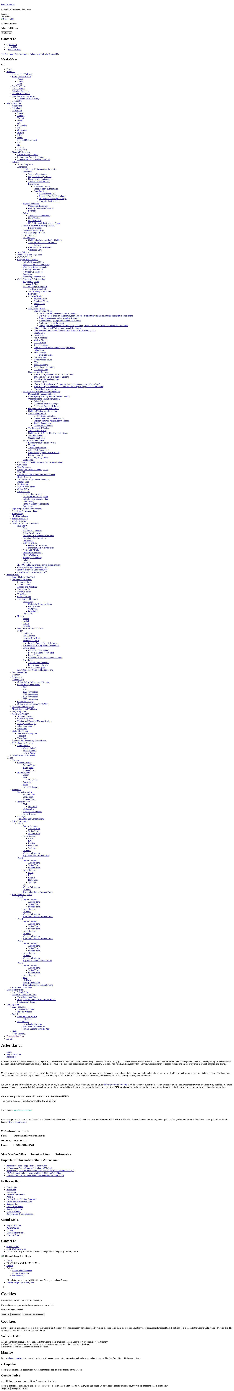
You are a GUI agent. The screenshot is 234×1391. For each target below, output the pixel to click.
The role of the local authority (46, 379)
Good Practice (40, 191)
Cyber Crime (39, 350)
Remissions (27, 274)
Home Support (23, 772)
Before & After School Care (24, 994)
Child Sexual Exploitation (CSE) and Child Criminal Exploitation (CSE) (64, 330)
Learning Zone (12, 1004)
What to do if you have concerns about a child (53, 374)
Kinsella (26, 626)
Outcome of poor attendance (40, 179)
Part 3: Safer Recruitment (33, 440)
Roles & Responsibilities (33, 262)
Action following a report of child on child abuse (60, 320)
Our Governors (18, 89)
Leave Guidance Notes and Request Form (35, 670)
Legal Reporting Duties (38, 457)
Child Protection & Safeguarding (31, 279)
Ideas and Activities (25, 1009)
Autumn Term (29, 765)
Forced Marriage (41, 364)
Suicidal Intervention (42, 423)
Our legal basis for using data (35, 496)
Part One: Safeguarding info (35, 286)
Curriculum (17, 110)
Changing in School (36, 438)
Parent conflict (40, 352)
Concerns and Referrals (38, 372)
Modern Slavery (40, 340)
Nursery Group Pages (26, 723)
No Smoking (22, 484)
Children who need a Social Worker (49, 418)
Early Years (22, 150)
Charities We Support (21, 93)
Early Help (33, 294)
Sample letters (29, 648)
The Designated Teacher (38, 428)
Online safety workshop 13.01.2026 (32, 704)
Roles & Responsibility (33, 552)
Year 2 (20, 858)
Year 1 (20, 824)
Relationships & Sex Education (25, 523)
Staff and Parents (35, 435)
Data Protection (24, 467)
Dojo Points (33, 611)
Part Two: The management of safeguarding (41, 391)
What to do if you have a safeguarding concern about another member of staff (67, 384)
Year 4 (20, 919)
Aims (19, 84)
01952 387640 (12, 1246)
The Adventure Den (9, 54)
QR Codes (32, 780)
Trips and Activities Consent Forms (38, 892)
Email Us (13, 47)
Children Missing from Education (42, 411)
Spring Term (28, 767)
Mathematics (28, 809)
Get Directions (14, 49)
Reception (16, 789)
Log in (9, 1038)
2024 (25, 689)
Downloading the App (32, 1024)
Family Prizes (34, 606)
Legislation (27, 633)
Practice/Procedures (42, 186)
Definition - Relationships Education (38, 535)
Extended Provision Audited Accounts (33, 159)
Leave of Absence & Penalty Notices (38, 225)
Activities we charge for (33, 272)
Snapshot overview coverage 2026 (32, 572)
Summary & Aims (30, 284)
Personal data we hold (32, 494)
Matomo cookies (15, 1358)
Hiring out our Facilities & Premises (43, 408)
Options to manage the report (51, 323)
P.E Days (21, 816)
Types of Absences (31, 203)
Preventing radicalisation (44, 367)
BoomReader (23, 1021)
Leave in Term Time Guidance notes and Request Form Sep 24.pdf (35, 1175)
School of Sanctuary (20, 91)
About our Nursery (25, 716)
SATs (25, 885)
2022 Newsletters (30, 694)
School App (35, 54)
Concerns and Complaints (23, 706)
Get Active (27, 782)
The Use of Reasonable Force (46, 406)
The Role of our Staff (37, 289)
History (20, 132)
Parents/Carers (12, 574)
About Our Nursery (20, 714)
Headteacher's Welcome (22, 74)
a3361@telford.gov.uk (16, 1249)
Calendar (44, 54)
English (31, 843)
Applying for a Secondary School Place (29, 741)
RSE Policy (22, 526)
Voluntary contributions (33, 269)
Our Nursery (24, 54)
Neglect (37, 306)
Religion (26, 560)
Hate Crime (38, 335)
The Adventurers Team (27, 997)
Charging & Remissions (27, 259)
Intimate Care (23, 482)
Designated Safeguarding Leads (41, 394)
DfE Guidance (29, 636)
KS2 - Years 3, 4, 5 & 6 (22, 894)
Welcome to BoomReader (34, 1026)
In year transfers (29, 235)
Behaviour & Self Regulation (29, 255)
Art (18, 123)
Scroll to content (8, 5)
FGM (36, 362)
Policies (15, 162)
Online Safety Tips (25, 701)
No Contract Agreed (37, 667)
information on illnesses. (115, 1085)
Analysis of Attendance (49, 201)
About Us (10, 71)
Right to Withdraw (31, 555)
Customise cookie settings (33, 1314)
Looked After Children (43, 426)
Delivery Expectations (37, 545)
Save (25, 1388)
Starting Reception (20, 731)
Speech (26, 775)
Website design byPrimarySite (20, 1282)
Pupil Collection (24, 592)
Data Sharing (28, 501)
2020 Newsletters (30, 699)
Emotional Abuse (41, 301)
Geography (22, 130)
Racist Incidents (40, 338)
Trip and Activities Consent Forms (37, 960)
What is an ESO (35, 250)
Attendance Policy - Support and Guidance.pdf (26, 1166)
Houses (20, 616)
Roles (25, 213)
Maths (20, 120)
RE (18, 145)
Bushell (26, 621)
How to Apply (29, 753)
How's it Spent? (29, 750)
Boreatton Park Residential (23, 755)
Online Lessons (29, 814)
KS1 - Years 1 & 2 (20, 821)
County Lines (39, 333)
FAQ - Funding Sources (22, 743)
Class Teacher (34, 218)
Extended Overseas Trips (33, 230)
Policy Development (31, 533)
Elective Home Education (45, 416)
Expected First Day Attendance (52, 196)
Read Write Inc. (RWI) (27, 1016)
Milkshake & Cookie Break (40, 604)
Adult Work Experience (38, 450)
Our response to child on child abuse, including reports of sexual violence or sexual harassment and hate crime (86, 316)
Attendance (17, 108)
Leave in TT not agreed (38, 650)
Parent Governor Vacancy (28, 98)
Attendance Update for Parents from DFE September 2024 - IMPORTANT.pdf (40, 1170)
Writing (20, 118)
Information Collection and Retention (33, 479)
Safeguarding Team (31, 281)
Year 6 (20, 963)
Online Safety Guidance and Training (33, 682)
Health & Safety (24, 477)
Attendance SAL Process (39, 181)
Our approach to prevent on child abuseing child (59, 313)
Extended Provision (14, 990)
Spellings (32, 848)
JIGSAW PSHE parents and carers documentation (38, 565)
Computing (22, 125)
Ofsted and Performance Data (24, 511)
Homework (33, 846)
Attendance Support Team (34, 233)
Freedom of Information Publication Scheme (36, 474)
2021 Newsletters (30, 697)
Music (20, 137)
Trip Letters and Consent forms (36, 855)
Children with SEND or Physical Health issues (48, 433)
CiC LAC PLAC (24, 257)
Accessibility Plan (25, 164)
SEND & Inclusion (20, 516)
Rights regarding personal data (36, 504)
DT (18, 128)
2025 (25, 687)
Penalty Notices (35, 228)
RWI (25, 777)
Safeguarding (17, 513)
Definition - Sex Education (34, 538)
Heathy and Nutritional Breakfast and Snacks (36, 999)
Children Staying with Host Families (43, 452)
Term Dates (22, 594)
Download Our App (15, 1036)
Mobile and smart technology (46, 404)
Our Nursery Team (25, 719)
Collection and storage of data (35, 499)
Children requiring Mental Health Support (51, 421)
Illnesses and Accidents (27, 587)
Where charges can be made (35, 267)
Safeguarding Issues (36, 308)
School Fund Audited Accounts (30, 157)
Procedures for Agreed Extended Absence (40, 643)
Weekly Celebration (31, 853)
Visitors (31, 445)
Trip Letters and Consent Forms (30, 819)
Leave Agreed (34, 655)
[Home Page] (7, 19)
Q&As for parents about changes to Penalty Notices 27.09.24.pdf (34, 1173)
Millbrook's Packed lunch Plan (30, 628)
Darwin (26, 623)
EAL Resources (18, 1007)
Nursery (15, 760)
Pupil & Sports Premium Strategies (27, 509)
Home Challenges (30, 787)
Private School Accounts (27, 154)
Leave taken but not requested (41, 653)
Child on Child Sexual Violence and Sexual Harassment (57, 328)
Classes (9, 758)
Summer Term (29, 770)
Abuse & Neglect (35, 296)
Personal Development (27, 140)
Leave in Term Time (31, 638)
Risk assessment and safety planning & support (59, 318)
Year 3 (20, 897)
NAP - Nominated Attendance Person (44, 223)
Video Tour (22, 728)
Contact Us (54, 54)
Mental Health (40, 342)
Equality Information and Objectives (32, 469)
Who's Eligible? (29, 748)
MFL (19, 135)
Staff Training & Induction (39, 291)
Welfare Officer (34, 220)
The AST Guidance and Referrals (42, 242)
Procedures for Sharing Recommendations (41, 645)
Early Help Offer (19, 711)
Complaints (22, 465)
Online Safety (39, 401)
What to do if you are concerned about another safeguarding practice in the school (68, 386)
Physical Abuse (40, 299)
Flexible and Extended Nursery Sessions (34, 721)
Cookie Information (20, 1273)
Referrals (37, 245)
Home (9, 69)
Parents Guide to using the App (36, 1029)
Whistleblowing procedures (45, 389)
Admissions (17, 106)
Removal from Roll (47, 194)
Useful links (28, 460)
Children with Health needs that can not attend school (40, 462)
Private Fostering (35, 455)
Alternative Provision (37, 413)
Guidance (27, 562)
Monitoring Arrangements (34, 277)
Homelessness (40, 357)
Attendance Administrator (39, 215)
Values (20, 79)
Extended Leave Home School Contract (45, 657)
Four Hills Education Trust (23, 577)
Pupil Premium (23, 745)
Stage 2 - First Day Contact (39, 176)
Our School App (24, 596)
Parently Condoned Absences (40, 208)
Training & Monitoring (32, 557)
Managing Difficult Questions (41, 548)
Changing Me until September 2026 (32, 567)
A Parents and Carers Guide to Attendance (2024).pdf (29, 1168)
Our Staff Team (18, 86)
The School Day (24, 589)
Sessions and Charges (26, 1002)
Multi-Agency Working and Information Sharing (49, 396)
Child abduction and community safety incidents (54, 347)
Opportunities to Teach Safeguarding (44, 399)
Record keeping (40, 382)
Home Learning (18, 1034)
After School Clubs (20, 992)
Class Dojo (27, 614)
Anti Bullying (23, 252)
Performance (33, 184)
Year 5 (20, 941)
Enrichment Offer (19, 672)
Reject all (5, 1314)
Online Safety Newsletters (28, 684)
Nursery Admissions (26, 487)
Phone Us (13, 44)
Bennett (26, 618)
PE (18, 142)
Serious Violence (41, 345)
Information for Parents (22, 579)
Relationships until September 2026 (32, 570)
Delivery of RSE (30, 543)
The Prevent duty (41, 369)
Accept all (16, 1314)
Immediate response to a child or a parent (51, 377)
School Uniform (24, 582)
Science (20, 147)
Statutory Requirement (32, 531)
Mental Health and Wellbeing (24, 709)
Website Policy (18, 1275)
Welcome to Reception (27, 733)
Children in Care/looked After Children (45, 240)
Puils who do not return (38, 665)
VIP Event (32, 609)
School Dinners (24, 584)
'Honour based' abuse (43, 360)
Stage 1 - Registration (37, 174)
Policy (20, 631)
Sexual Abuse (39, 303)
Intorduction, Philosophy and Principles (39, 169)
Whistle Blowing (19, 521)
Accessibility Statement (22, 1270)
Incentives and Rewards (27, 599)
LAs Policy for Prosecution (39, 247)
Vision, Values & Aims (21, 76)
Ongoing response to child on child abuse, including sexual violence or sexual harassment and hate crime (83, 325)
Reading (21, 115)
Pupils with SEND (31, 550)
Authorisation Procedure (38, 662)
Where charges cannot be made (36, 264)
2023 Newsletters (30, 692)
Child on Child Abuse (43, 311)
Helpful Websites (24, 1012)
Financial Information (21, 152)
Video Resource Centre (22, 987)
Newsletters (17, 677)
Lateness (32, 211)
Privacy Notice (23, 491)
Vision (20, 81)
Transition (21, 736)
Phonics (20, 113)
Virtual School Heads (37, 430)
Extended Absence (31, 640)
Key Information (13, 103)
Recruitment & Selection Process (42, 443)
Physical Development (32, 811)
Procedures (27, 172)
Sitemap (9, 1265)
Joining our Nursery (25, 726)
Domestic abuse (46, 355)
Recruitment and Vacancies (23, 96)
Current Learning (24, 763)
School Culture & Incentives (46, 189)
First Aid (21, 472)
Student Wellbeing (20, 518)
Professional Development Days (52, 198)
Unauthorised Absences (38, 206)
